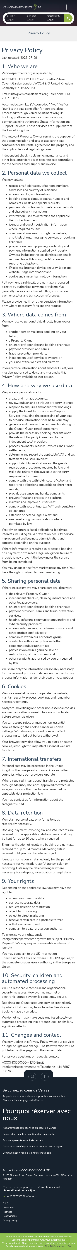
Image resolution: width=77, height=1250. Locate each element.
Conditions (8, 1207)
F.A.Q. (6, 1203)
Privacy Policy (10, 1220)
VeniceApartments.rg (20, 4)
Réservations (10, 1216)
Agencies (7, 1212)
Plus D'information (54, 1246)
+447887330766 (16, 1196)
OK (69, 1246)
